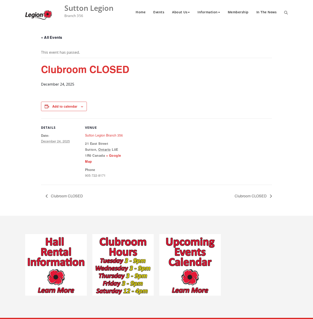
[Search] (286, 12)
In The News (266, 12)
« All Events (51, 37)
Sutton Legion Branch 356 (104, 135)
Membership (238, 12)
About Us (179, 12)
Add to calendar (64, 106)
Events (158, 12)
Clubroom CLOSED (66, 196)
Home (141, 12)
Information (208, 12)
